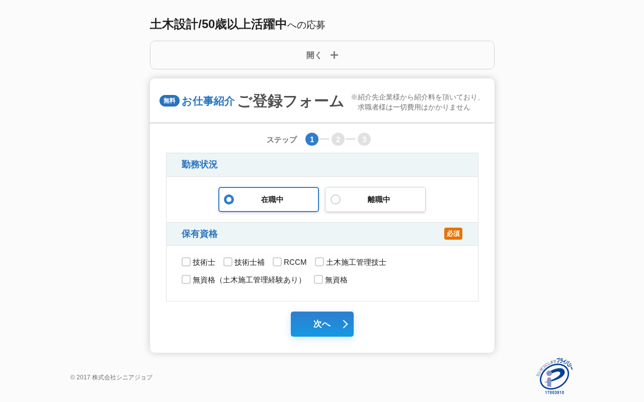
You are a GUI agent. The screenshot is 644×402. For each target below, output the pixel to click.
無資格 (336, 279)
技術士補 (249, 262)
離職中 (379, 199)
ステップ (282, 139)
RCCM (295, 262)
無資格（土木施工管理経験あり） (249, 279)
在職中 (272, 199)
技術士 (204, 262)
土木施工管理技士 (356, 262)
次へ (322, 324)
